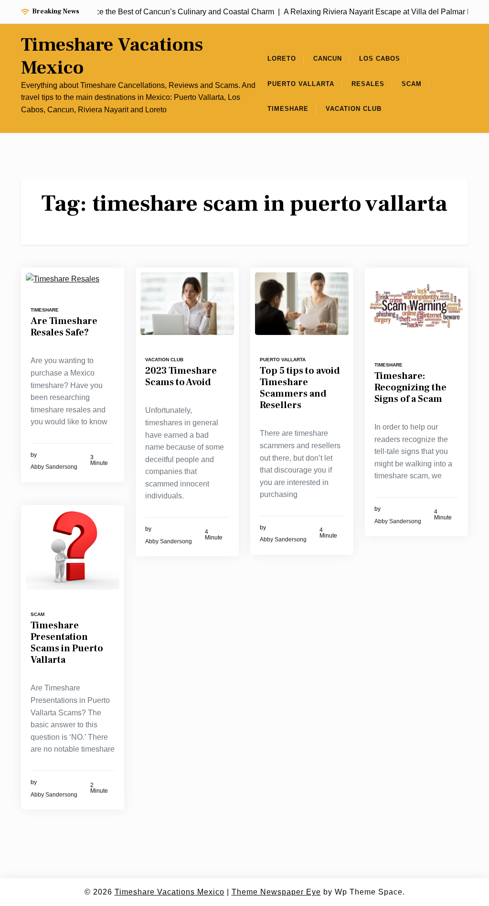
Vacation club (354, 108)
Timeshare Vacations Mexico (112, 56)
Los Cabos (379, 58)
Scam (412, 83)
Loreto (281, 58)
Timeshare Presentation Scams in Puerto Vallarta (67, 643)
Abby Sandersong (54, 467)
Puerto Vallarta (300, 83)
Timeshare (287, 108)
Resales (367, 83)
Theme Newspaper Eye (276, 892)
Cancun (327, 58)
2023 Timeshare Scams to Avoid (181, 376)
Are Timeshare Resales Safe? (64, 326)
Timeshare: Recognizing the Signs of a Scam (410, 387)
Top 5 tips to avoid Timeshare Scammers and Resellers (300, 388)
